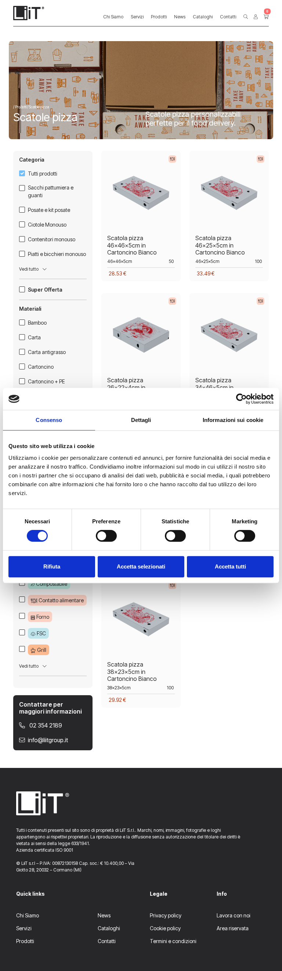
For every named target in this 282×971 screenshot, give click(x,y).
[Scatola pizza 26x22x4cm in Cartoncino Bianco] (141, 337)
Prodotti (159, 16)
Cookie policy (165, 928)
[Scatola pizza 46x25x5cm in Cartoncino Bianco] (229, 195)
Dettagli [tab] (141, 420)
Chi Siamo (113, 16)
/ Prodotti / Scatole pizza (31, 107)
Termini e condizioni (173, 941)
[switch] (106, 536)
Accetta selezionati (141, 566)
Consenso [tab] (49, 420)
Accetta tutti (230, 566)
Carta (34, 337)
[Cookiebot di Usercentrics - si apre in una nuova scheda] (241, 398)
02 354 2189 (45, 725)
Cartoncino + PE (46, 381)
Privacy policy (165, 915)
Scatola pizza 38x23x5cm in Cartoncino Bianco (132, 671)
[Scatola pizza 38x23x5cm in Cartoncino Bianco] (141, 621)
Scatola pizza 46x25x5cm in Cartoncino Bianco (220, 245)
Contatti (228, 16)
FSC (41, 633)
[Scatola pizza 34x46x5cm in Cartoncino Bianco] (229, 337)
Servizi (137, 16)
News (179, 16)
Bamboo (37, 323)
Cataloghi (203, 16)
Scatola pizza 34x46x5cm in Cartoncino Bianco (220, 387)
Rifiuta (51, 566)
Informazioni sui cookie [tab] (233, 420)
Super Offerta (45, 289)
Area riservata (233, 928)
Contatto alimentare (61, 600)
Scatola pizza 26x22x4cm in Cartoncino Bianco (132, 387)
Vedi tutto (29, 269)
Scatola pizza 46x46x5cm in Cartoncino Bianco (132, 245)
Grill (41, 650)
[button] (245, 17)
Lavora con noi (233, 915)
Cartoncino (41, 367)
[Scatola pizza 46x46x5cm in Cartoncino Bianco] (141, 195)
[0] (266, 17)
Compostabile (51, 584)
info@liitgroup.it (48, 740)
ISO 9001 (64, 850)
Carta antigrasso (47, 352)
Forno (42, 617)
